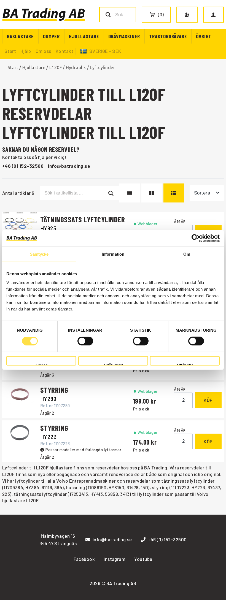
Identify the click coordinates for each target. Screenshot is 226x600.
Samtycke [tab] (39, 254)
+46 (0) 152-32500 (23, 166)
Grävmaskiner (124, 36)
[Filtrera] (111, 192)
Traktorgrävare (168, 36)
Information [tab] (113, 254)
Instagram (114, 559)
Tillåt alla (184, 364)
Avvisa (41, 364)
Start (10, 51)
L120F (55, 67)
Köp (208, 400)
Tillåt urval (113, 364)
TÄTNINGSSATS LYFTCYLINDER (82, 219)
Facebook (84, 559)
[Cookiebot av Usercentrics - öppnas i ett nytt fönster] (195, 238)
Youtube (143, 559)
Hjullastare (84, 36)
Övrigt (203, 36)
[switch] (85, 341)
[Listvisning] (129, 192)
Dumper (51, 36)
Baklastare (20, 36)
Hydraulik (76, 67)
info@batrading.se (69, 166)
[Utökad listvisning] (173, 192)
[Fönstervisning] (151, 192)
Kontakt (64, 51)
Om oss (43, 51)
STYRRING (54, 389)
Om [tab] (186, 254)
